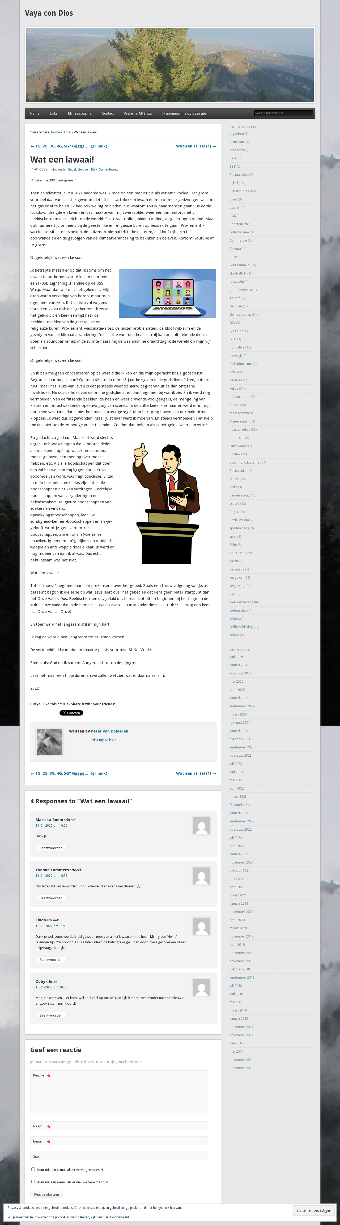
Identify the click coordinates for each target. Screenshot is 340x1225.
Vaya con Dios (49, 13)
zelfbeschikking (241, 627)
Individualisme (241, 364)
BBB (233, 166)
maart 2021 (238, 895)
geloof (235, 298)
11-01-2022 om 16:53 (51, 876)
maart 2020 (238, 928)
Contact (108, 113)
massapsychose (242, 413)
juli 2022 (236, 838)
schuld (234, 503)
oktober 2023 (240, 739)
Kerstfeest (237, 380)
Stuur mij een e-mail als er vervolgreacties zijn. (71, 1170)
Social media (239, 520)
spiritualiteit (238, 528)
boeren (235, 208)
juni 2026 (236, 657)
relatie (234, 479)
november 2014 (241, 1060)
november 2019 (241, 936)
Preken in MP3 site (138, 113)
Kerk (94, 169)
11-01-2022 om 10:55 (51, 825)
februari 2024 (240, 723)
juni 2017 (236, 1043)
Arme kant (237, 142)
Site (36, 1156)
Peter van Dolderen (109, 731)
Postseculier (239, 471)
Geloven (84, 169)
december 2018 (241, 953)
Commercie (238, 240)
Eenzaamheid (240, 265)
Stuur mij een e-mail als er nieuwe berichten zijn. (72, 1182)
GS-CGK (235, 331)
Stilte (233, 545)
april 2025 (237, 690)
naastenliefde (240, 429)
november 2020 (241, 912)
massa (234, 405)
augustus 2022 (241, 829)
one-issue (237, 438)
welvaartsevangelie (244, 602)
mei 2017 (236, 1051)
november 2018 (241, 961)
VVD (233, 594)
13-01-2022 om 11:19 (51, 926)
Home (34, 113)
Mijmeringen (239, 421)
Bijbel (67, 132)
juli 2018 (236, 986)
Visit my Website (104, 740)
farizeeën (237, 282)
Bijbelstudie (238, 191)
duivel (234, 257)
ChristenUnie (239, 224)
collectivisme (239, 232)
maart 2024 (238, 714)
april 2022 (237, 846)
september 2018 (242, 977)
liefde (234, 388)
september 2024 (242, 706)
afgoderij (237, 134)
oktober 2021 (240, 871)
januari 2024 (239, 731)
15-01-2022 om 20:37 (51, 987)
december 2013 (241, 1068)
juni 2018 (236, 994)
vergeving (237, 586)
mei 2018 (236, 1002)
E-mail (41, 1142)
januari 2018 (239, 1019)
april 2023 (237, 788)
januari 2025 (239, 698)
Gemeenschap (240, 314)
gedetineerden (241, 290)
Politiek (235, 454)
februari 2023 (240, 805)
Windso (235, 619)
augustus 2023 (241, 755)
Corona (235, 249)
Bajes (234, 158)
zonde (234, 635)
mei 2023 (236, 780)
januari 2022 (239, 854)
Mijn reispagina (79, 113)
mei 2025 (236, 681)
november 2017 (241, 1035)
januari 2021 (239, 903)
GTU (233, 339)
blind (233, 199)
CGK (233, 216)
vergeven (237, 577)
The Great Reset (242, 553)
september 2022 (242, 821)
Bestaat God (239, 175)
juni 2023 (236, 772)
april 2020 (237, 920)
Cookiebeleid (119, 1217)
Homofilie (237, 347)
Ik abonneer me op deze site (184, 113)
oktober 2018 (240, 969)
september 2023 (242, 747)
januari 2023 (239, 813)
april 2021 (237, 887)
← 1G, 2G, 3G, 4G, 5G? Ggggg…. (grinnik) (68, 146)
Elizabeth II (238, 273)
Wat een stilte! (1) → (196, 146)
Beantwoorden (51, 848)
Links (53, 113)
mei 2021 (236, 879)
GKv (232, 323)
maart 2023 (238, 797)
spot (233, 536)
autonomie (238, 150)
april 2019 (237, 945)
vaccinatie (237, 569)
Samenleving (108, 169)
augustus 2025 (241, 673)
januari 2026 (239, 665)
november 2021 (241, 862)
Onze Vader (238, 446)
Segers (235, 512)
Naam (41, 1127)
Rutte (233, 487)
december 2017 (241, 1027)
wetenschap (239, 610)
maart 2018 (238, 1010)
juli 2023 (236, 764)
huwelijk (236, 356)
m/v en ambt (239, 397)
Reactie (41, 1076)
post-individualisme (245, 462)
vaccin (234, 561)
